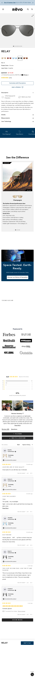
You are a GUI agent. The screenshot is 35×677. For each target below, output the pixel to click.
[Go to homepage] (17, 9)
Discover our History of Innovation (18, 277)
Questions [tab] (14, 429)
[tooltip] (23, 413)
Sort (18, 444)
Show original (21, 611)
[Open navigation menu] (3, 9)
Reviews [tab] (5, 429)
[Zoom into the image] (17, 30)
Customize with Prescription (17, 83)
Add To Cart (27, 643)
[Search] (28, 9)
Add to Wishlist (16, 87)
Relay (9, 456)
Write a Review (22, 439)
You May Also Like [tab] (7, 300)
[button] (2, 2)
